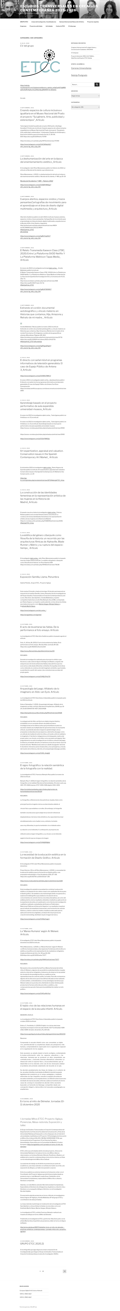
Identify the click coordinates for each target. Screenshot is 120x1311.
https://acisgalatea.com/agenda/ (30, 615)
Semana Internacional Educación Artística (71, 22)
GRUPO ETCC (24, 22)
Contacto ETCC (60, 26)
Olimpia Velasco (54, 604)
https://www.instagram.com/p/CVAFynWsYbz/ (35, 993)
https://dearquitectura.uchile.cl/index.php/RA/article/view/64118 (41, 713)
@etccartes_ (53, 268)
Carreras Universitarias (81, 68)
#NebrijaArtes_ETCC (27, 230)
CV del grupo (72, 26)
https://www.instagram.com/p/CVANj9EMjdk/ (35, 842)
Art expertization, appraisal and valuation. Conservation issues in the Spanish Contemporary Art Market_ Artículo (41, 454)
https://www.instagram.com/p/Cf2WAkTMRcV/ (35, 376)
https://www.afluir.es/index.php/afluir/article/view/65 (37, 651)
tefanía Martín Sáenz (28, 606)
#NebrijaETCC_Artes (27, 523)
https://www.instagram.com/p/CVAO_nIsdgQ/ (35, 753)
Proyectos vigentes (93, 22)
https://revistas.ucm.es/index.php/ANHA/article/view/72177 (39, 959)
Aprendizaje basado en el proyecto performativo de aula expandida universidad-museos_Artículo (38, 406)
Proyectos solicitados (36, 26)
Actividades (49, 26)
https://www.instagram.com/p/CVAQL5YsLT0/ (35, 676)
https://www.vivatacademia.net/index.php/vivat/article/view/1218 (41, 881)
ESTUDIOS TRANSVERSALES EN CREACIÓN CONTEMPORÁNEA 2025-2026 (59, 8)
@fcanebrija (24, 232)
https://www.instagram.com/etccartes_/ (33, 610)
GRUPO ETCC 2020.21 (32, 1243)
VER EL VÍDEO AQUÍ (25, 1294)
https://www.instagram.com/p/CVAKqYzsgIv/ (35, 919)
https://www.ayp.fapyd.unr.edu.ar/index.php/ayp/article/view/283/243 (42, 1034)
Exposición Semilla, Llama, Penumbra (39, 577)
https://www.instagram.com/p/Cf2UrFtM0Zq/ (35, 438)
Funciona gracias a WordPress (28, 1307)
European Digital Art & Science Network (31, 1290)
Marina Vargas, (44, 604)
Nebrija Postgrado (79, 75)
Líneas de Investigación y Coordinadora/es (43, 22)
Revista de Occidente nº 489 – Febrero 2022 (36, 181)
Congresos (23, 26)
